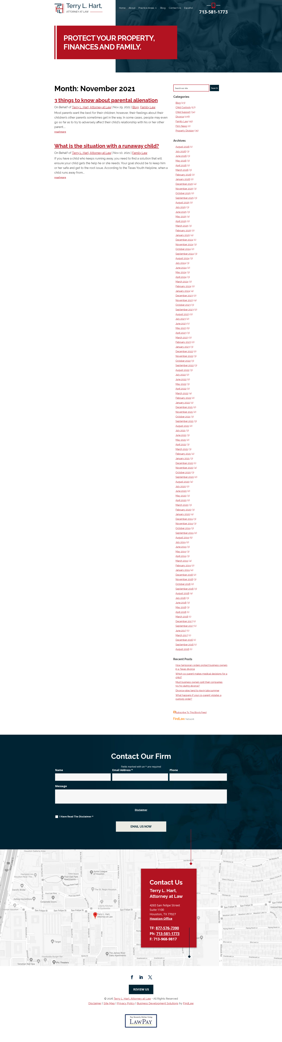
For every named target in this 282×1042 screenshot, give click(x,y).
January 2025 (183, 235)
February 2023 (183, 342)
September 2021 (184, 421)
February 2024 (183, 286)
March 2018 (182, 616)
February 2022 (183, 398)
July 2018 (181, 598)
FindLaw (188, 1003)
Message (61, 786)
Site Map (109, 1003)
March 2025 (182, 225)
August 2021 (182, 426)
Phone (173, 770)
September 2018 (185, 588)
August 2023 (182, 314)
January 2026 (183, 179)
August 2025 (182, 202)
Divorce (180, 116)
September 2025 (185, 198)
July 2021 (181, 430)
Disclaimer (141, 810)
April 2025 (181, 221)
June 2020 (181, 491)
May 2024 (181, 272)
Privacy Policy (126, 1003)
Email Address (122, 770)
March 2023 (182, 337)
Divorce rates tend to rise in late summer (197, 690)
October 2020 (183, 472)
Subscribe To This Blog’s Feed (191, 712)
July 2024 (181, 263)
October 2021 (183, 416)
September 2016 (185, 644)
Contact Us (175, 8)
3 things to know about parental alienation (106, 100)
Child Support (183, 112)
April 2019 (181, 556)
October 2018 (183, 584)
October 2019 (183, 528)
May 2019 (181, 551)
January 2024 (183, 291)
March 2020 (182, 505)
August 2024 (182, 258)
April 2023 (181, 332)
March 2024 (182, 281)
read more (60, 131)
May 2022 (181, 384)
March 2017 (182, 635)
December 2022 (184, 351)
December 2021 (184, 407)
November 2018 (184, 579)
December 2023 (184, 295)
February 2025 (183, 230)
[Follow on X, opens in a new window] (150, 977)
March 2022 (182, 393)
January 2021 (183, 458)
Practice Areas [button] (146, 8)
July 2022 (181, 374)
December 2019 (184, 519)
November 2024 (184, 244)
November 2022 (184, 356)
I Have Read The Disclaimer (76, 816)
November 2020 (184, 467)
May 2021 (181, 440)
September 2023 (185, 309)
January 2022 (183, 402)
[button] (279, 1021)
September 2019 (185, 533)
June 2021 (181, 435)
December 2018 (184, 574)
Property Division (185, 130)
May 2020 (181, 495)
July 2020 (181, 486)
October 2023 (183, 304)
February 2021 (183, 453)
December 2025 (184, 184)
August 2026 (182, 146)
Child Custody (183, 107)
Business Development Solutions (157, 1003)
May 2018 (181, 607)
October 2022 (183, 360)
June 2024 (181, 267)
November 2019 (184, 523)
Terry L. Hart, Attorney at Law (91, 107)
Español (188, 8)
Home (122, 8)
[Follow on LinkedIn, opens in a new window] (141, 977)
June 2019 (181, 546)
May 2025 (181, 216)
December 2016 (184, 640)
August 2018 (182, 593)
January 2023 (183, 346)
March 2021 (182, 449)
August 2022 (182, 370)
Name (59, 770)
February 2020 (183, 509)
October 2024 (183, 249)
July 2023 (181, 318)
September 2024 (185, 253)
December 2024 (184, 239)
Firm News (181, 126)
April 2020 (181, 500)
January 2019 (183, 570)
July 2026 (181, 151)
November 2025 (184, 188)
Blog (163, 8)
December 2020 (184, 463)
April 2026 (181, 165)
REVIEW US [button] (141, 989)
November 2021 (184, 412)
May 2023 (181, 328)
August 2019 (182, 537)
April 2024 (181, 277)
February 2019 (183, 565)
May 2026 (181, 160)
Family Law (147, 107)
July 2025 (181, 207)
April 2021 (181, 444)
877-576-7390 (167, 927)
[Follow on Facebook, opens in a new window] (132, 977)
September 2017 (184, 626)
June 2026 (181, 156)
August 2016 (182, 649)
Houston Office (161, 919)
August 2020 (182, 481)
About (132, 8)
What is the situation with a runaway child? (106, 146)
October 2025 (183, 193)
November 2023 (184, 300)
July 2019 (181, 542)
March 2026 (182, 170)
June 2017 (181, 630)
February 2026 (183, 174)
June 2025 (181, 212)
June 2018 (181, 602)
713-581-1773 (213, 12)
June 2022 (181, 379)
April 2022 (181, 388)
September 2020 (185, 477)
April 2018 (181, 612)
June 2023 (181, 323)
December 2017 (184, 621)
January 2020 (183, 514)
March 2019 (182, 560)
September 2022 (185, 365)
